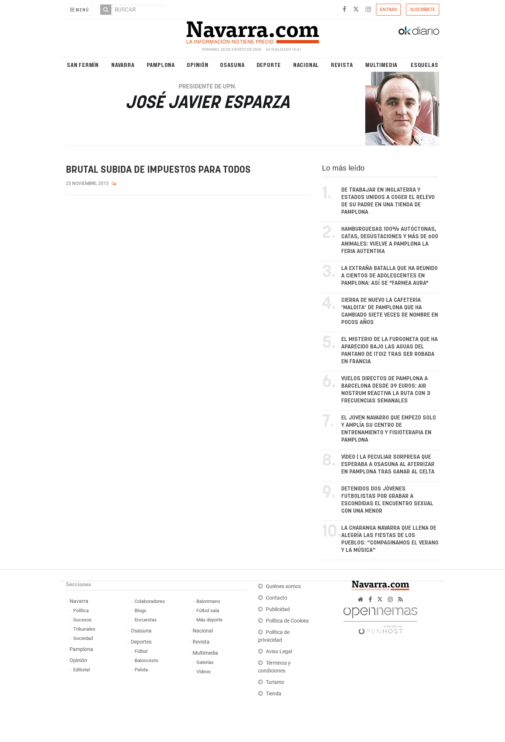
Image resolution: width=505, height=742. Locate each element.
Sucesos (82, 620)
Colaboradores (150, 601)
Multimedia (381, 64)
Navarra (123, 64)
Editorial (81, 669)
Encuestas (146, 620)
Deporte (269, 64)
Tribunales (84, 629)
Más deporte (209, 620)
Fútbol (141, 651)
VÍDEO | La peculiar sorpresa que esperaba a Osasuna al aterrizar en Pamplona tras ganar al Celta (387, 464)
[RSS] (400, 599)
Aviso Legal (279, 651)
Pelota (141, 669)
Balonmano (208, 601)
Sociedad (83, 638)
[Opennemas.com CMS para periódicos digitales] (380, 618)
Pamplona (161, 64)
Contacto (276, 598)
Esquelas (424, 64)
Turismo (275, 682)
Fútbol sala (207, 610)
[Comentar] (114, 183)
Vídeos (203, 671)
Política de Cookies (287, 621)
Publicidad (278, 609)
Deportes (141, 642)
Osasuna (232, 64)
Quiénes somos (283, 586)
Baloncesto (146, 660)
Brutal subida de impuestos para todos (158, 170)
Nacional (306, 64)
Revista (342, 64)
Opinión (198, 64)
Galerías (205, 662)
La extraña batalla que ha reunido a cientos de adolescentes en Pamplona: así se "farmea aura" (389, 276)
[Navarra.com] (252, 30)
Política (81, 610)
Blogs (140, 610)
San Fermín (83, 64)
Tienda (273, 694)
